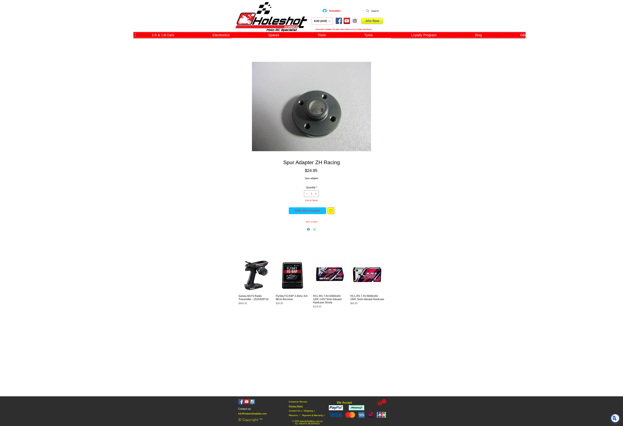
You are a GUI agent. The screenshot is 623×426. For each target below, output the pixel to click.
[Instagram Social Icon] (252, 401)
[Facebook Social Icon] (339, 21)
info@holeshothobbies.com (252, 413)
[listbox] (322, 21)
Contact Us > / (296, 410)
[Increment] (316, 194)
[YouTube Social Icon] (347, 21)
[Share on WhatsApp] (315, 229)
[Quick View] (255, 275)
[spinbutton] (311, 194)
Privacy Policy (296, 406)
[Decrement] (307, 194)
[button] (322, 21)
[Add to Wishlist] (330, 210)
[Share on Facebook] (308, 229)
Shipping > (309, 410)
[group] (311, 285)
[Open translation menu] (615, 418)
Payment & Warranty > (313, 415)
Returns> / (295, 415)
